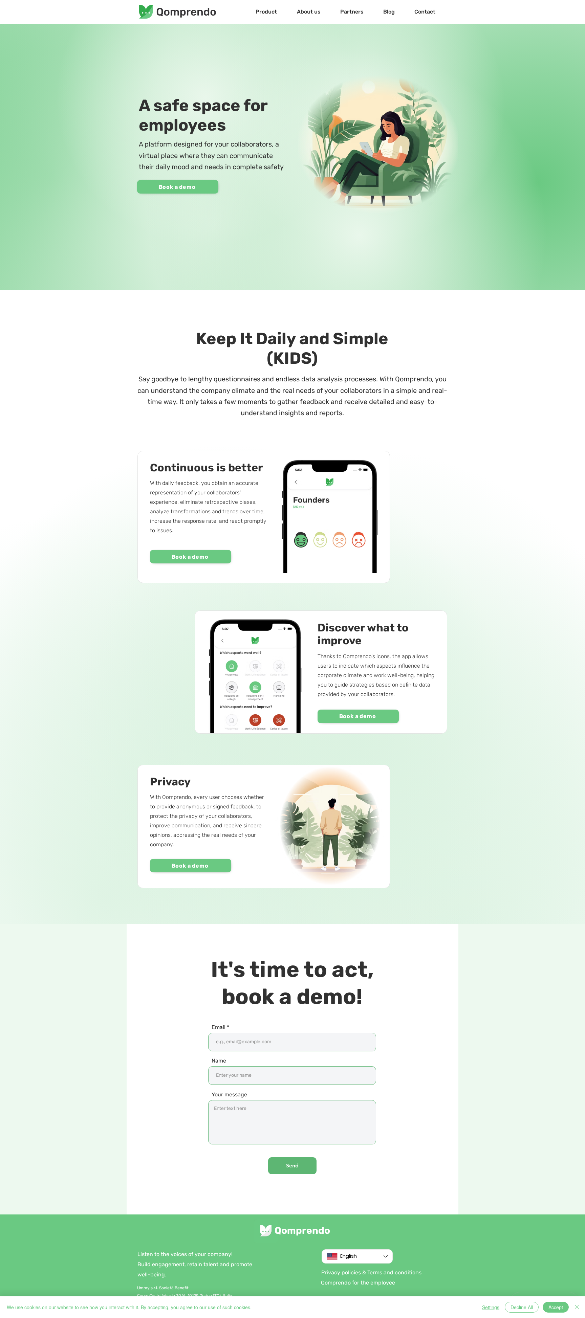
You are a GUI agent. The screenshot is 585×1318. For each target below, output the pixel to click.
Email (218, 1027)
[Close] (577, 1307)
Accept (555, 1307)
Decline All (522, 1307)
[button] (266, 12)
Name (219, 1061)
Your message (229, 1094)
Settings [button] (490, 1307)
